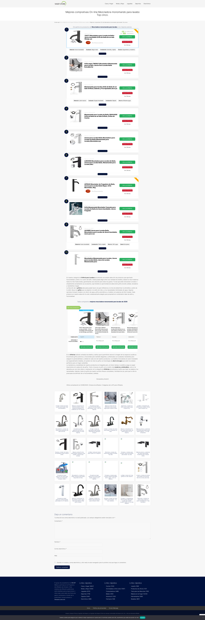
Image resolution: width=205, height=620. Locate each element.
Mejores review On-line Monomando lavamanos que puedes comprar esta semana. (78, 454)
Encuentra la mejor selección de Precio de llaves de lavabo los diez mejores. (78, 430)
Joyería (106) (135, 586)
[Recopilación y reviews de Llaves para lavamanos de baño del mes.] (62, 421)
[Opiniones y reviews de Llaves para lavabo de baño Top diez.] (111, 444)
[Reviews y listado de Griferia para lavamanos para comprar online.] (94, 490)
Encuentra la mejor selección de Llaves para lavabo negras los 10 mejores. (94, 477)
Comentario (58, 521)
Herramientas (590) (137, 596)
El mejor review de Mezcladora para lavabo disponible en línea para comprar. (94, 430)
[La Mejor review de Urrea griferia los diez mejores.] (127, 467)
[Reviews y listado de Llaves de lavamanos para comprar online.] (62, 444)
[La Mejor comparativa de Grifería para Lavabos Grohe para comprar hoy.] (143, 398)
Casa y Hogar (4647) (87, 586)
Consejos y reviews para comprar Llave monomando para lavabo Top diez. (126, 453)
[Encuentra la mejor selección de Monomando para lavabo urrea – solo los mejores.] (94, 398)
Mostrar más (102, 53)
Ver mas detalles (86, 347)
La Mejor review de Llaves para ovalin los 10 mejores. (94, 453)
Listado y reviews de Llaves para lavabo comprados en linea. (110, 430)
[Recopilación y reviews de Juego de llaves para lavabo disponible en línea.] (78, 467)
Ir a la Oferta (127, 37)
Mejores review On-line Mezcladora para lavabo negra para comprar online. (110, 407)
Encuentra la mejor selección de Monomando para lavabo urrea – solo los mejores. (94, 407)
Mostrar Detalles (102, 77)
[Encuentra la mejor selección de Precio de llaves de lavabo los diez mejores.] (78, 421)
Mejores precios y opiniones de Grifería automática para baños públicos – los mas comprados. (143, 430)
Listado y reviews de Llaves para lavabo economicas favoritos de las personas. (143, 476)
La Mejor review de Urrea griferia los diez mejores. (127, 476)
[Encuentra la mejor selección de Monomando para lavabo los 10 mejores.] (62, 490)
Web (55, 555)
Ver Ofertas (127, 45)
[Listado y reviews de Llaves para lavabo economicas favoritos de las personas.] (143, 467)
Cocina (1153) (110, 586)
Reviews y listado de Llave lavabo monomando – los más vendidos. (110, 499)
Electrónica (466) (86, 599)
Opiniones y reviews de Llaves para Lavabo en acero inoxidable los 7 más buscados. (143, 500)
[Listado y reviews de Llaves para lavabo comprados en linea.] (111, 421)
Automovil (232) (111, 596)
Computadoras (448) (112, 591)
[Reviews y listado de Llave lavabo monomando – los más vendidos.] (111, 490)
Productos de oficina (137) (139, 589)
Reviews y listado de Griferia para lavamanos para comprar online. (94, 499)
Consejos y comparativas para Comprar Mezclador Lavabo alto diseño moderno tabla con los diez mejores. (126, 501)
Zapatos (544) (85, 596)
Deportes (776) (85, 594)
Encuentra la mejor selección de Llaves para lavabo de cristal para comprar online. (62, 477)
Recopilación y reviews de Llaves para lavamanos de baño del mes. (62, 430)
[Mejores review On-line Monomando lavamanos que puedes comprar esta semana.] (78, 444)
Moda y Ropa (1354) (87, 589)
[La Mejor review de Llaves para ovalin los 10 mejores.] (94, 444)
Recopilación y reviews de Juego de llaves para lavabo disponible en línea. (78, 476)
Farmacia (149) (110, 599)
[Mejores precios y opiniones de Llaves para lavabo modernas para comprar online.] (143, 444)
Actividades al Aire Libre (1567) (115, 589)
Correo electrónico (60, 549)
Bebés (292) (109, 594)
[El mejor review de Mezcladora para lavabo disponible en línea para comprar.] (94, 421)
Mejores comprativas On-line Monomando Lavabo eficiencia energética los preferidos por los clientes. (78, 407)
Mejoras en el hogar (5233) (139, 594)
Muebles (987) (135, 599)
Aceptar (143, 617)
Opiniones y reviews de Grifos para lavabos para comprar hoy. (127, 407)
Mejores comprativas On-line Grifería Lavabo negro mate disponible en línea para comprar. (78, 500)
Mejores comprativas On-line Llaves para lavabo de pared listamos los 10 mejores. (127, 430)
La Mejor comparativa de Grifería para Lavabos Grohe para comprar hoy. (143, 407)
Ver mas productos (73, 307)
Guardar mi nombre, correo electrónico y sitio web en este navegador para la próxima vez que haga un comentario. (91, 562)
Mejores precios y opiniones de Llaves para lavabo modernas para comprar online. (143, 454)
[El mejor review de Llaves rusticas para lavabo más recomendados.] (62, 398)
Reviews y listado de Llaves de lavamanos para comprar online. (62, 453)
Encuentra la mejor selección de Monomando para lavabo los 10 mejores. (62, 499)
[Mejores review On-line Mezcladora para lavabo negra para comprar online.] (111, 398)
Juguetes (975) (85, 591)
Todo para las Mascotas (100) (140, 591)
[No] (203, 617)
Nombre (57, 542)
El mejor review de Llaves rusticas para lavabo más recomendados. (62, 407)
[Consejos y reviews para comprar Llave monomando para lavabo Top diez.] (127, 444)
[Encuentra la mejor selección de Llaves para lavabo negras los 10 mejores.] (94, 467)
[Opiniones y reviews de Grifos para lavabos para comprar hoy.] (127, 398)
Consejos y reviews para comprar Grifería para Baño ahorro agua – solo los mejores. (110, 477)
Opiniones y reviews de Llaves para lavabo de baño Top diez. (110, 453)
